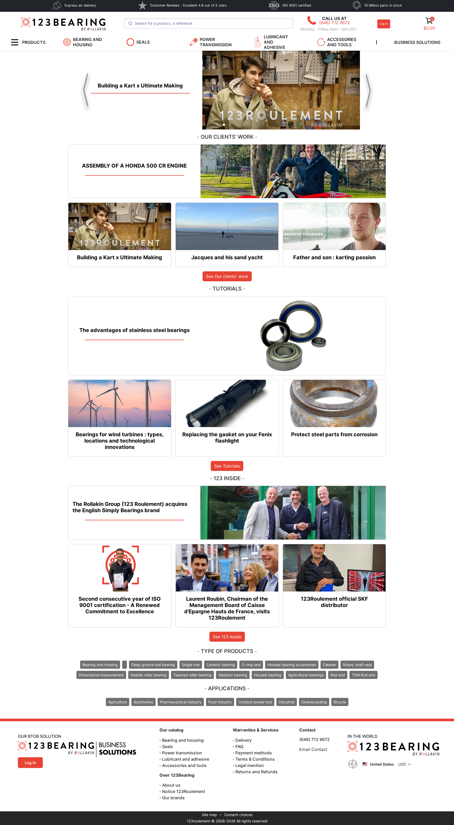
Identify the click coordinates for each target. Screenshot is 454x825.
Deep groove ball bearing (153, 664)
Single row (191, 664)
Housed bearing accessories (291, 664)
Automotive (143, 702)
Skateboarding (314, 702)
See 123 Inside (227, 636)
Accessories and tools (184, 765)
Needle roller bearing (149, 675)
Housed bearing (267, 675)
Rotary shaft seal (357, 664)
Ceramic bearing (221, 664)
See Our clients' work (227, 276)
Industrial (287, 702)
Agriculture (117, 702)
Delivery (243, 740)
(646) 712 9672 (334, 22)
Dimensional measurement (101, 675)
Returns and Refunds (256, 771)
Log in (384, 23)
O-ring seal (251, 664)
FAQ (239, 746)
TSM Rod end (363, 675)
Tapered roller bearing (192, 675)
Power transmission (182, 752)
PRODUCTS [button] (33, 42)
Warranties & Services (255, 730)
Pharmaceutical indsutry (181, 702)
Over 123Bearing (176, 775)
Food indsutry (220, 702)
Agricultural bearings (306, 675)
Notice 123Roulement (183, 791)
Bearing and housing (100, 664)
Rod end (338, 675)
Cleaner (329, 664)
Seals (167, 746)
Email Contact (313, 749)
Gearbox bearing (232, 675)
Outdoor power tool (255, 702)
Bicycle (340, 702)
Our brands (173, 797)
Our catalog (171, 730)
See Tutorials (227, 466)
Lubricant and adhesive (185, 759)
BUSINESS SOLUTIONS (417, 42)
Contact (307, 730)
